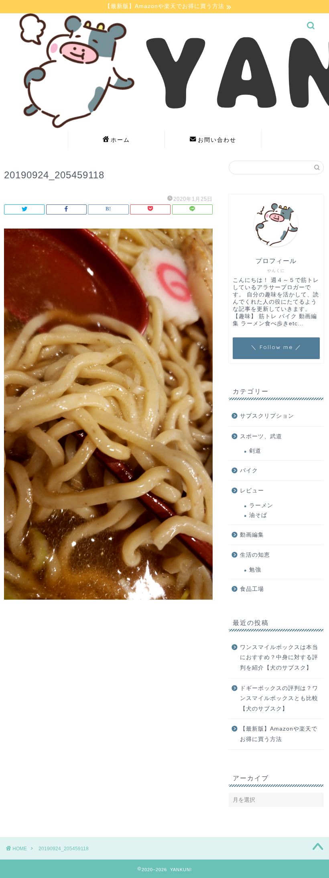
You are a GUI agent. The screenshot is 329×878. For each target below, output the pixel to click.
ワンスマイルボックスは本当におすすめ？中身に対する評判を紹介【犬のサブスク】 (279, 657)
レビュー (252, 491)
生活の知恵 (255, 555)
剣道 (255, 451)
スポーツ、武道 (261, 436)
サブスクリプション (267, 416)
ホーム (120, 139)
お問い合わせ (217, 139)
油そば (258, 515)
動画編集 (252, 535)
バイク (249, 471)
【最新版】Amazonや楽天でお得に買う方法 (278, 734)
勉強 (255, 570)
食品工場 (252, 589)
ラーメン (261, 505)
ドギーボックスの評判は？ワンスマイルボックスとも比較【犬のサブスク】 (279, 698)
